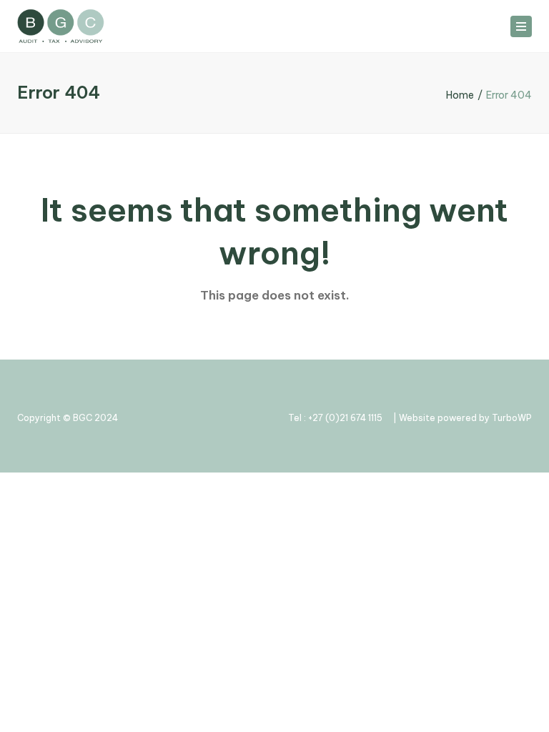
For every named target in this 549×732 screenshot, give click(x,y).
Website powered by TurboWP (465, 417)
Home (460, 95)
